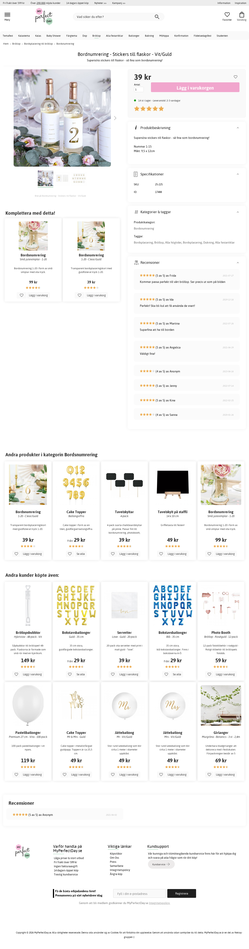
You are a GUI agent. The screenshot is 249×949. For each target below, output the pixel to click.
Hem (6, 43)
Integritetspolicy (120, 870)
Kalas (38, 35)
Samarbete (116, 866)
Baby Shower (53, 35)
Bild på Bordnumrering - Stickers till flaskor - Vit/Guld (60, 195)
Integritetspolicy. (159, 903)
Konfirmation (181, 35)
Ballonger (134, 35)
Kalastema (24, 35)
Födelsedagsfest (202, 35)
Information (223, 2)
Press (113, 862)
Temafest (8, 35)
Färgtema (71, 35)
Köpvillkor (116, 853)
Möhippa (164, 35)
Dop (84, 35)
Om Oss (114, 857)
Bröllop (96, 35)
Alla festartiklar (114, 35)
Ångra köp (116, 874)
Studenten (222, 35)
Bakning (149, 35)
